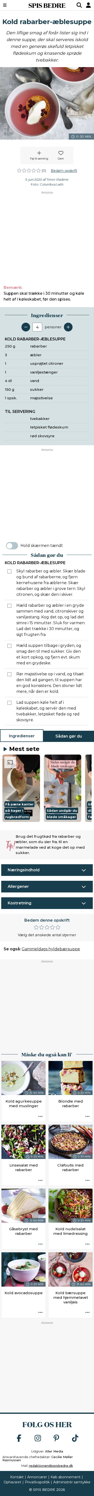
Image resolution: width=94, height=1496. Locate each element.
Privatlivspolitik (37, 1482)
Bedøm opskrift (64, 171)
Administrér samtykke (71, 1482)
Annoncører (37, 1477)
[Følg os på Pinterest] (56, 1438)
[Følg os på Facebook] (19, 1438)
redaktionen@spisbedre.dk (51, 1466)
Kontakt (17, 1477)
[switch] (12, 545)
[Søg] (79, 5)
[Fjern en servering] (25, 327)
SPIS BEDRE (47, 5)
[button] (21, 788)
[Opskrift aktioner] (40, 1117)
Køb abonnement (66, 1477)
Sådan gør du (68, 736)
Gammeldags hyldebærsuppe (51, 949)
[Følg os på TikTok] (75, 1438)
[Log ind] (88, 5)
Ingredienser (22, 736)
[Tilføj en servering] (68, 327)
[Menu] (11, 5)
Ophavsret (12, 1482)
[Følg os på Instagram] (37, 1438)
